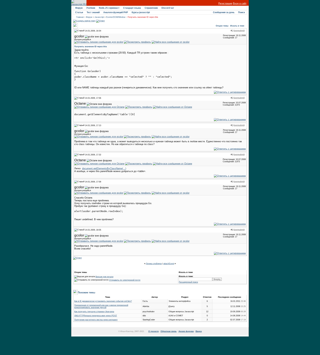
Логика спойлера (154, 263)
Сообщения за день (223, 12)
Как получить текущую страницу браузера (94, 311)
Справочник (151, 8)
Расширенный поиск (188, 282)
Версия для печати (104, 277)
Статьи (79, 12)
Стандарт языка (132, 8)
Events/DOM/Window (115, 17)
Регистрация (225, 3)
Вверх (199, 331)
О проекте (153, 331)
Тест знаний (93, 12)
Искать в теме (237, 26)
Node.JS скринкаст (109, 8)
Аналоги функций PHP (115, 12)
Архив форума (186, 331)
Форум (79, 8)
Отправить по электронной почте (124, 280)
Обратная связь (169, 331)
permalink (239, 30)
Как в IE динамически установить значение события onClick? (103, 301)
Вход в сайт (239, 3)
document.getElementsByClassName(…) (104, 168)
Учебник (90, 8)
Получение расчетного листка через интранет (96, 320)
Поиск (241, 12)
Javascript (99, 17)
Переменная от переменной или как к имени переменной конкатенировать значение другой (101, 306)
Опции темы (222, 26)
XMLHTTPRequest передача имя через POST (95, 315)
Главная (80, 17)
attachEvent (168, 263)
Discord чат (167, 8)
